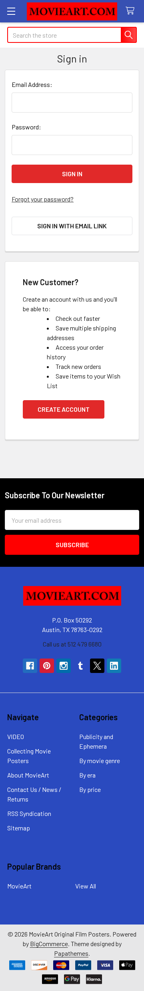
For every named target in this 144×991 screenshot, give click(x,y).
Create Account (64, 409)
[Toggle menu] (11, 11)
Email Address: (32, 84)
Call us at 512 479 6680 (72, 644)
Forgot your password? (43, 199)
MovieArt (19, 886)
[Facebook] (30, 666)
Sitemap (18, 828)
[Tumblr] (80, 666)
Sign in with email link (72, 226)
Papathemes (71, 953)
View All (85, 886)
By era (87, 775)
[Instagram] (63, 666)
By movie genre (99, 760)
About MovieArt (28, 775)
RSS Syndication (29, 813)
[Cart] (132, 11)
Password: (26, 127)
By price (90, 789)
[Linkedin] (114, 666)
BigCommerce (49, 943)
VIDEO (15, 736)
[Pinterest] (47, 666)
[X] (97, 666)
